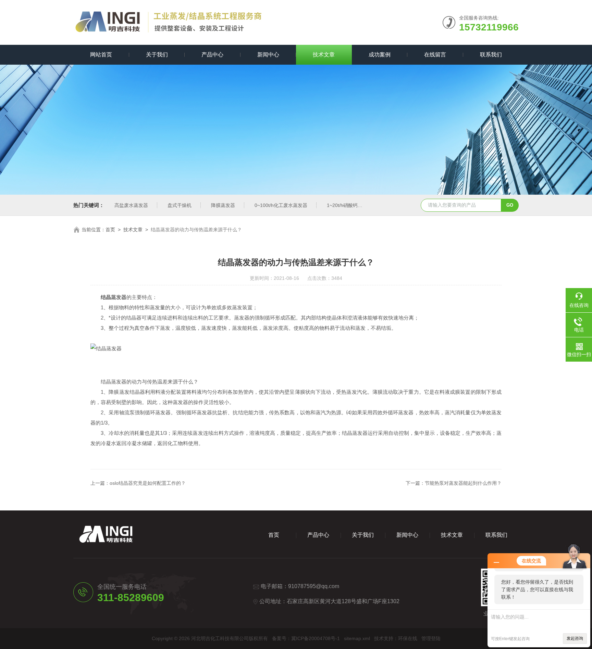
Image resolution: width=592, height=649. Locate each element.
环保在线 (407, 638)
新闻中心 (268, 54)
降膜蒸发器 (223, 205)
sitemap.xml (357, 638)
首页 (110, 229)
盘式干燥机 (180, 205)
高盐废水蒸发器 (131, 205)
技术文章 (324, 54)
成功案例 (380, 54)
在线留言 (435, 54)
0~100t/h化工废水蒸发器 (281, 205)
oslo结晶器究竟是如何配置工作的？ (148, 483)
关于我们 (157, 54)
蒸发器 (118, 297)
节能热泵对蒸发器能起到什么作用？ (463, 483)
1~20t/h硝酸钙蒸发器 (349, 205)
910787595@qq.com (313, 586)
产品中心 (212, 54)
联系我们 (491, 54)
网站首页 (101, 54)
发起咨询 (575, 638)
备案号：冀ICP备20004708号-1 (306, 638)
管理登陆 (431, 638)
